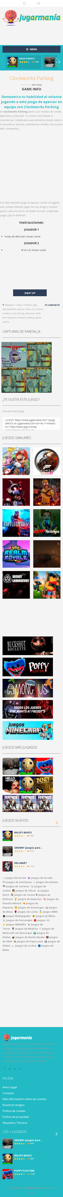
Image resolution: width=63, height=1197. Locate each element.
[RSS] (20, 1069)
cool (14, 313)
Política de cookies (14, 1111)
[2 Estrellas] (24, 85)
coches (39, 309)
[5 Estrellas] (30, 85)
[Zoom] (14, 354)
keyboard (12, 317)
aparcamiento (9, 309)
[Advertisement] (33, 33)
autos (28, 309)
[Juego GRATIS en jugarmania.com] (31, 17)
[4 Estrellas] (28, 85)
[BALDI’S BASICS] (27, 766)
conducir (7, 313)
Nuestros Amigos (14, 1105)
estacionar (30, 313)
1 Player (18, 304)
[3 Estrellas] (26, 85)
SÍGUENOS (38, 3)
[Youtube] (15, 1069)
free (4, 317)
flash (38, 313)
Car (33, 309)
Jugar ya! (30, 292)
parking (30, 317)
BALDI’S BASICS (27, 58)
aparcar (21, 309)
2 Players (27, 304)
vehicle (6, 321)
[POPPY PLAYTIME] (44, 766)
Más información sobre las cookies (24, 1099)
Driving (20, 313)
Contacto (8, 1093)
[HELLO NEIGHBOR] (11, 784)
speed (38, 317)
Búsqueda (25, 3)
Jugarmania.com (35, 1187)
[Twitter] (10, 1069)
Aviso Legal (10, 1087)
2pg (35, 304)
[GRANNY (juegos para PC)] (11, 766)
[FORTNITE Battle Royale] (11, 803)
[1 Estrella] (21, 85)
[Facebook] (5, 1069)
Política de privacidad (16, 1117)
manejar (22, 317)
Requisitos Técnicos (15, 1123)
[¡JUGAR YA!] (13, 61)
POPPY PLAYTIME (24, 1170)
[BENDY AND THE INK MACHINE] (44, 784)
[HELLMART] (8, 866)
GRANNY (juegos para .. (28, 847)
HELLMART (20, 863)
